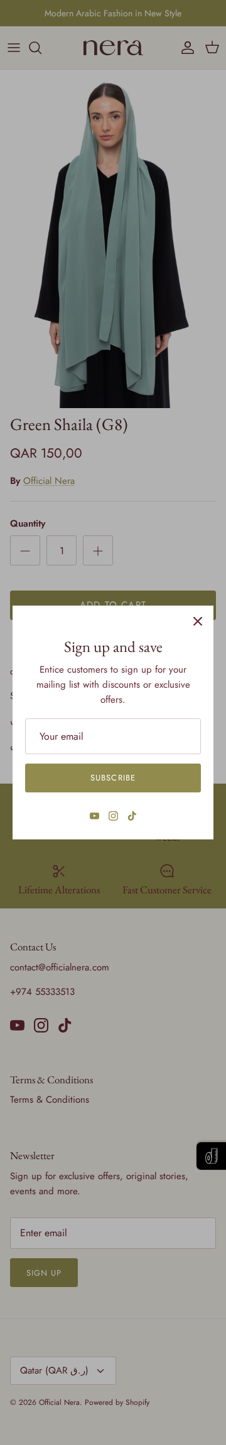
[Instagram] (113, 816)
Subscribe (112, 778)
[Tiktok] (132, 816)
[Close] (198, 621)
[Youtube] (94, 816)
